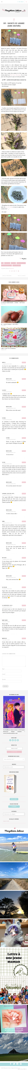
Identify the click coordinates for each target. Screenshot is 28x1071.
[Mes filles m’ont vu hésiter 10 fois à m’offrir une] (14, 933)
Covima (4, 418)
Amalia (3, 362)
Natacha (4, 557)
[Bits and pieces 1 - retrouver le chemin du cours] (14, 876)
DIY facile (7, 263)
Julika (3, 462)
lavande (13, 263)
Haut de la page (22, 1069)
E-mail (3, 674)
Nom (3, 669)
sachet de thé (16, 265)
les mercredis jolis (7, 605)
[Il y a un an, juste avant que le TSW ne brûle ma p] (14, 847)
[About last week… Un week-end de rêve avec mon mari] (14, 1047)
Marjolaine (11, 268)
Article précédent (7, 275)
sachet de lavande (6, 265)
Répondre (23, 362)
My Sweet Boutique (15, 75)
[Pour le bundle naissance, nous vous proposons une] (14, 962)
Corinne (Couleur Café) (8, 493)
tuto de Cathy (9, 207)
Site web (4, 679)
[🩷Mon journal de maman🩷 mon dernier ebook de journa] (14, 1019)
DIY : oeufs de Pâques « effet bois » (10, 324)
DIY (14, 20)
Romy (19, 1068)
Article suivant (21, 275)
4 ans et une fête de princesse (8, 348)
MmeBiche (4, 638)
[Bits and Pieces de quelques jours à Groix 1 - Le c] (14, 905)
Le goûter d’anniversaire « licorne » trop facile (13, 302)
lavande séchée (21, 263)
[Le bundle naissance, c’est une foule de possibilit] (14, 990)
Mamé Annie (5, 620)
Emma (3, 521)
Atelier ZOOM (6, 821)
